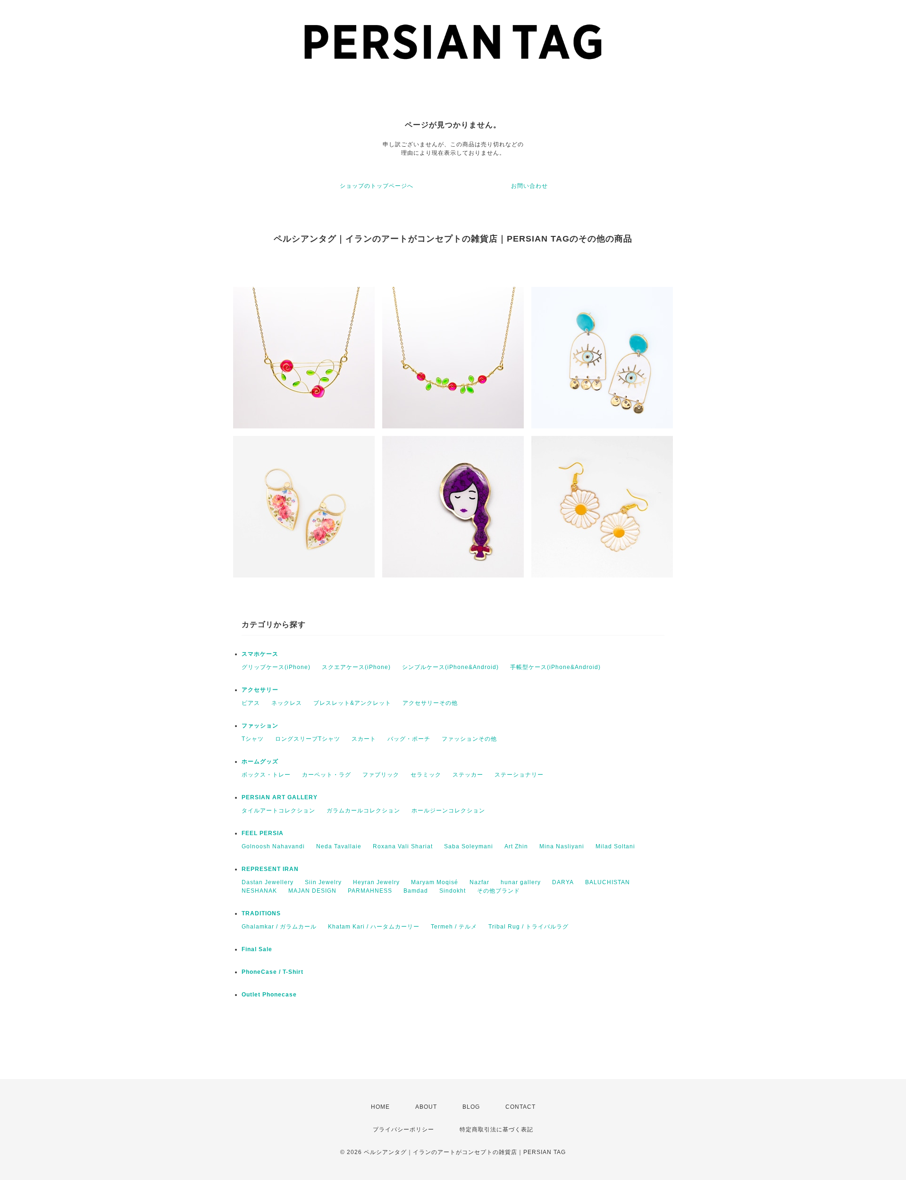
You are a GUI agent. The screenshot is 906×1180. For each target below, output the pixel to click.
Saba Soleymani (468, 846)
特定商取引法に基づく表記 (496, 1129)
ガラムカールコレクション (363, 810)
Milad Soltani (615, 846)
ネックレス (286, 703)
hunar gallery (521, 882)
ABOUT (426, 1107)
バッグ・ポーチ (408, 739)
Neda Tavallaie (338, 846)
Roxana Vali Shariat (403, 846)
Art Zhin (516, 846)
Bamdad (415, 890)
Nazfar (479, 882)
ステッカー (468, 774)
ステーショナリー (519, 774)
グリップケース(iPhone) (276, 667)
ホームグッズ (260, 761)
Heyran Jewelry (376, 882)
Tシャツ (253, 739)
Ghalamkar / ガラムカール (279, 926)
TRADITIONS (261, 913)
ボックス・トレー (266, 774)
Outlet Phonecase (269, 994)
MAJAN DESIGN (312, 890)
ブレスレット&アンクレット (352, 703)
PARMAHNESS (370, 890)
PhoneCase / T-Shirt (272, 972)
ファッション (260, 725)
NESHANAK (259, 890)
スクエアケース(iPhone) (356, 667)
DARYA (563, 882)
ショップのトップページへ (376, 186)
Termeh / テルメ (454, 926)
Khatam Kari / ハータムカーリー (373, 926)
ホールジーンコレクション (448, 810)
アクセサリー (260, 689)
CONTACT (520, 1107)
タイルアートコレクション (278, 810)
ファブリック (380, 774)
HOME (380, 1107)
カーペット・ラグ (326, 774)
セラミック (426, 774)
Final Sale (257, 949)
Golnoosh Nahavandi (273, 846)
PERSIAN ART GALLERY (280, 797)
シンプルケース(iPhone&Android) (450, 667)
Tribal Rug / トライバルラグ (528, 926)
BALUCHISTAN (607, 882)
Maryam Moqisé (434, 882)
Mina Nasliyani (561, 846)
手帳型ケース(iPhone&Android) (555, 667)
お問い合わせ (529, 186)
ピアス (251, 703)
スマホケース (260, 654)
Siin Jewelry (323, 882)
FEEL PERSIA (263, 833)
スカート (364, 739)
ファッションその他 (469, 739)
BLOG (471, 1107)
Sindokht (452, 890)
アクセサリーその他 (430, 703)
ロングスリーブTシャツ (307, 739)
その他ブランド (498, 890)
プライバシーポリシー (403, 1129)
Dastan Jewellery (268, 882)
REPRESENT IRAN (270, 869)
